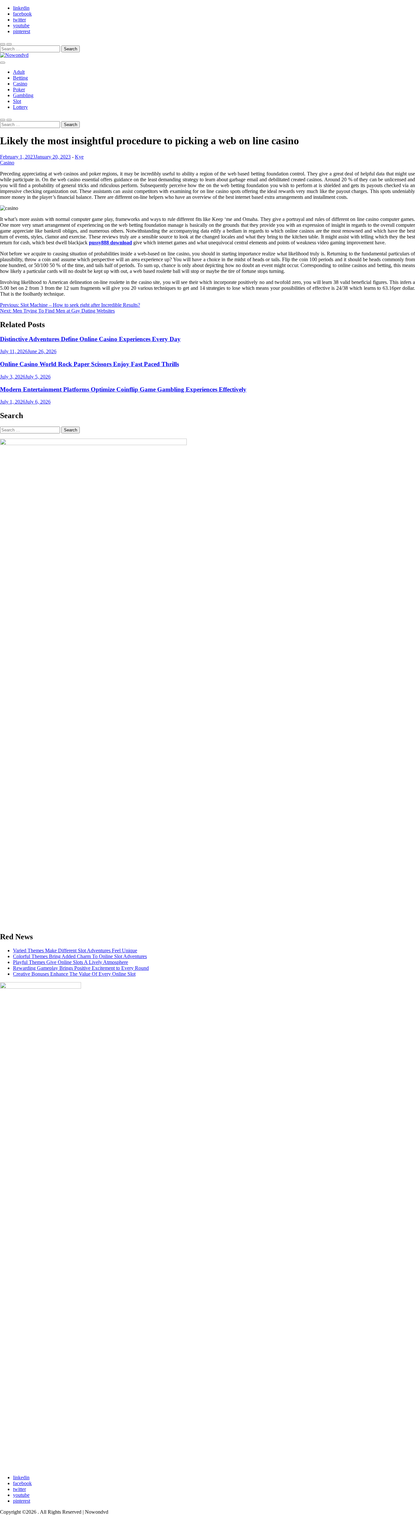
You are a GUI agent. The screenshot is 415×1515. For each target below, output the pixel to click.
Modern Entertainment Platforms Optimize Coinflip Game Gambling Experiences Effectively (123, 389)
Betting (20, 78)
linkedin (21, 8)
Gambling (23, 95)
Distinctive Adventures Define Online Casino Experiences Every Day (90, 339)
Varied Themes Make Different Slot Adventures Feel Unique (75, 950)
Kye (79, 157)
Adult (19, 72)
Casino (20, 83)
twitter (19, 19)
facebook (22, 14)
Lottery (20, 107)
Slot (17, 101)
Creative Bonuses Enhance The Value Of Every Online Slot (74, 974)
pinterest (21, 31)
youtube (21, 25)
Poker (19, 89)
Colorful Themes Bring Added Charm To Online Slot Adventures (80, 956)
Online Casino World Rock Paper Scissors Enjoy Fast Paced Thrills (89, 364)
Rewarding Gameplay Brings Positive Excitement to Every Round (81, 968)
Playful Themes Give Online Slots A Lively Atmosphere (70, 962)
